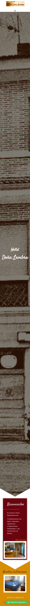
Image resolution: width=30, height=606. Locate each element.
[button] (17, 602)
